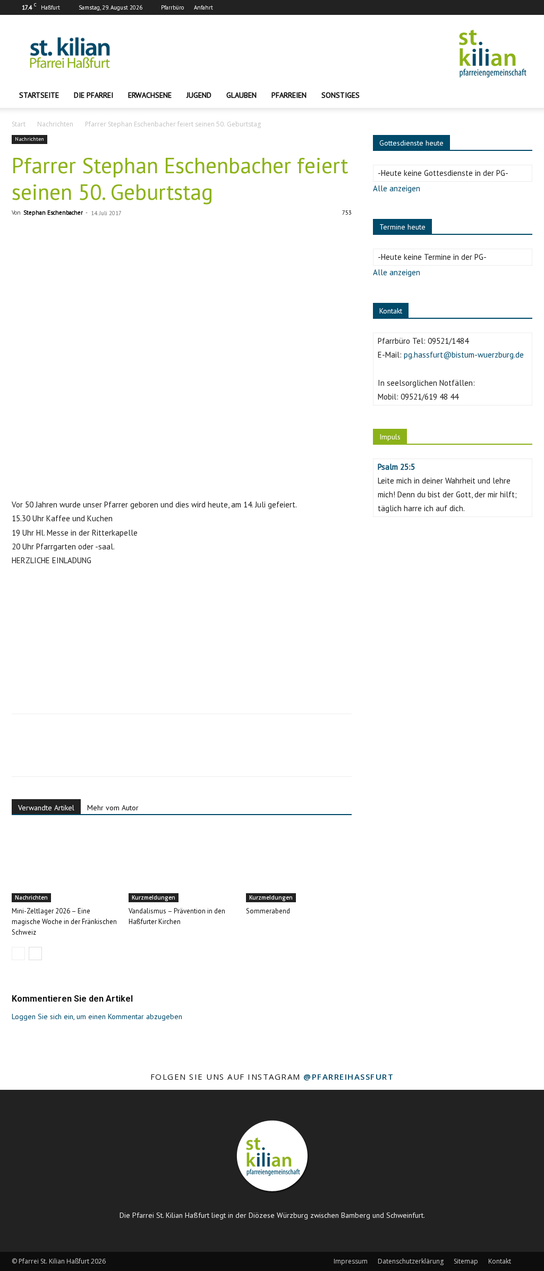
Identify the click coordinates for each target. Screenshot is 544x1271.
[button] (519, 96)
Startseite (39, 95)
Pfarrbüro (172, 7)
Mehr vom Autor (113, 807)
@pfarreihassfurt (348, 1076)
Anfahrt (203, 7)
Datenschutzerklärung (411, 1261)
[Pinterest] (71, 754)
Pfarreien (289, 95)
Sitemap (466, 1261)
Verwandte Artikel (46, 807)
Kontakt (499, 1261)
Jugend (198, 95)
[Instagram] (507, 7)
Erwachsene (150, 95)
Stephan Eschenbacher (53, 212)
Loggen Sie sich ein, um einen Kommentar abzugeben (97, 1016)
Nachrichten (55, 124)
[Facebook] (489, 7)
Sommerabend (268, 911)
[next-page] (35, 953)
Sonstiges (340, 95)
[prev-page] (18, 953)
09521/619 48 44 (429, 397)
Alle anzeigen (396, 188)
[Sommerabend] (299, 865)
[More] (120, 754)
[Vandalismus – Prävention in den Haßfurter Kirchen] (181, 865)
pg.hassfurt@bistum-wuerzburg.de (464, 355)
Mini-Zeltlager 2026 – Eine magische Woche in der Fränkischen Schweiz (64, 921)
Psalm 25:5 (396, 467)
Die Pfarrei (93, 95)
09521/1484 (448, 341)
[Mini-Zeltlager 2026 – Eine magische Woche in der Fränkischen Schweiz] (64, 865)
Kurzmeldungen (153, 897)
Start (19, 124)
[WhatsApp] (95, 754)
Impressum (351, 1261)
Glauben (241, 95)
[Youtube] (524, 7)
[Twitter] (46, 754)
